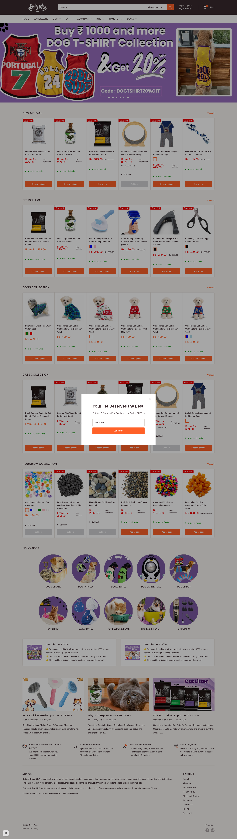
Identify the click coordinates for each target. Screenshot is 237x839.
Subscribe (118, 431)
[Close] (150, 399)
